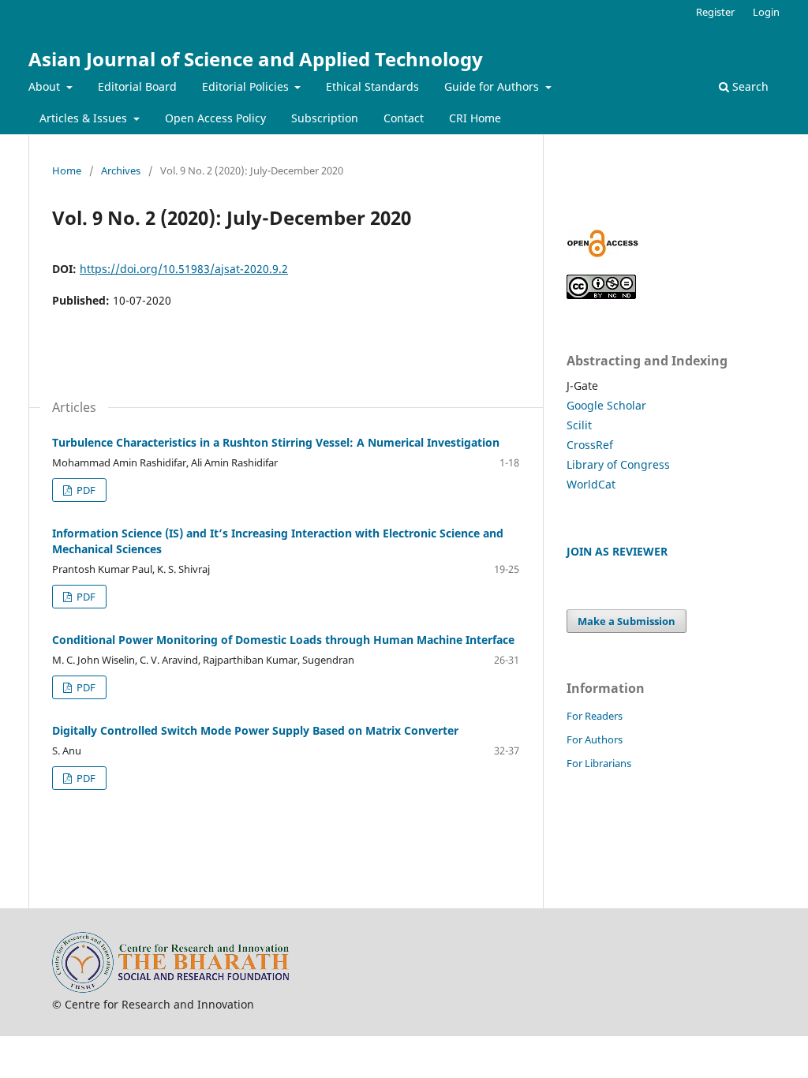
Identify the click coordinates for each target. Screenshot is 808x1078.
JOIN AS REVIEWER (617, 551)
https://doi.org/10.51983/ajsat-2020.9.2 (184, 268)
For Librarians (599, 763)
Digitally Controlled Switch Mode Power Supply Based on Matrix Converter (255, 730)
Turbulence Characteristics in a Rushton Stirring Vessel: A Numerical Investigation (275, 442)
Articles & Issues (84, 117)
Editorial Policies (247, 86)
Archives (120, 170)
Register (715, 12)
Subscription (324, 117)
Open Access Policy (215, 117)
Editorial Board (137, 86)
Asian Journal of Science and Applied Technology (255, 59)
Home (66, 170)
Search (749, 86)
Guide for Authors (493, 86)
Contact (403, 117)
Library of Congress (618, 464)
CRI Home (475, 117)
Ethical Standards (372, 86)
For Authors (595, 739)
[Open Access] (603, 252)
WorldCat (591, 484)
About (45, 86)
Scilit (579, 424)
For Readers (595, 716)
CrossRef (590, 444)
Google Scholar (606, 405)
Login (766, 12)
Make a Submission (626, 621)
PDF (84, 490)
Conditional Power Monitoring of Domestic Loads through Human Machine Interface (283, 639)
